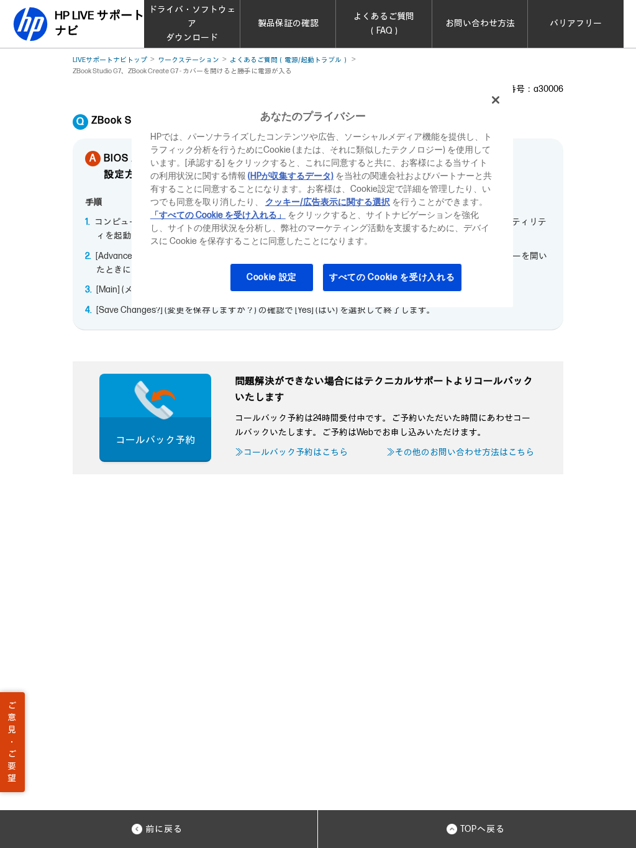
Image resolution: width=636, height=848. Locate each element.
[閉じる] (495, 100)
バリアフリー (576, 23)
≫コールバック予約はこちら (291, 452)
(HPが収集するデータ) (291, 176)
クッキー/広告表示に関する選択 (327, 202)
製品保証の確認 (288, 23)
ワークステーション (188, 60)
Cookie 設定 (272, 277)
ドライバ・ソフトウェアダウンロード (191, 23)
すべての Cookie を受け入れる (392, 277)
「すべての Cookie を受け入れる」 (218, 215)
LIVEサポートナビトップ (110, 60)
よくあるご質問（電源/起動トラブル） (289, 60)
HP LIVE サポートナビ (99, 23)
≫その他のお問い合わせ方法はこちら (460, 452)
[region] (322, 196)
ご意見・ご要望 (11, 742)
